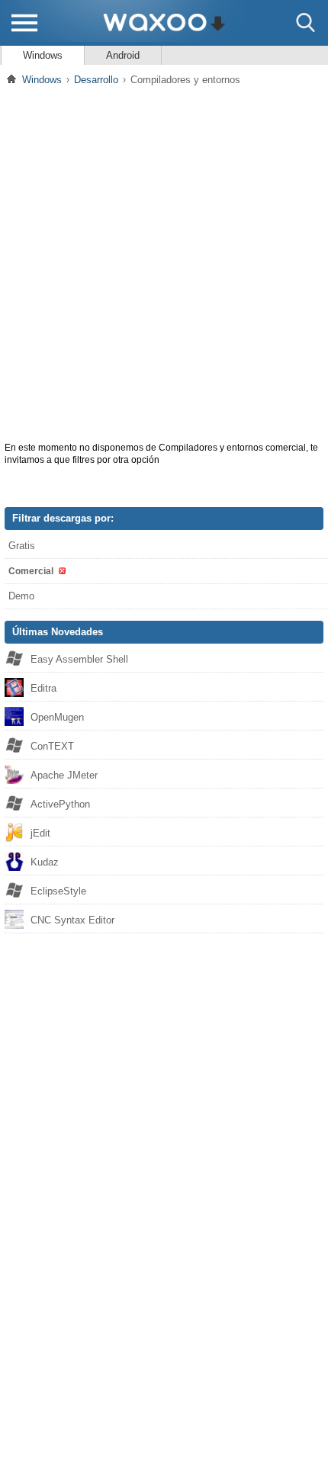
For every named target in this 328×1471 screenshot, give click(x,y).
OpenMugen (57, 717)
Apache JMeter (64, 775)
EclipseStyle (58, 891)
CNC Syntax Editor (72, 920)
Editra (43, 688)
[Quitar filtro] (61, 571)
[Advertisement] (164, 262)
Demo (21, 596)
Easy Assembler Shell (79, 659)
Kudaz (45, 862)
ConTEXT (52, 746)
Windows (43, 55)
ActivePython (60, 804)
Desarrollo (96, 79)
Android (123, 55)
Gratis (21, 545)
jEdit (40, 833)
